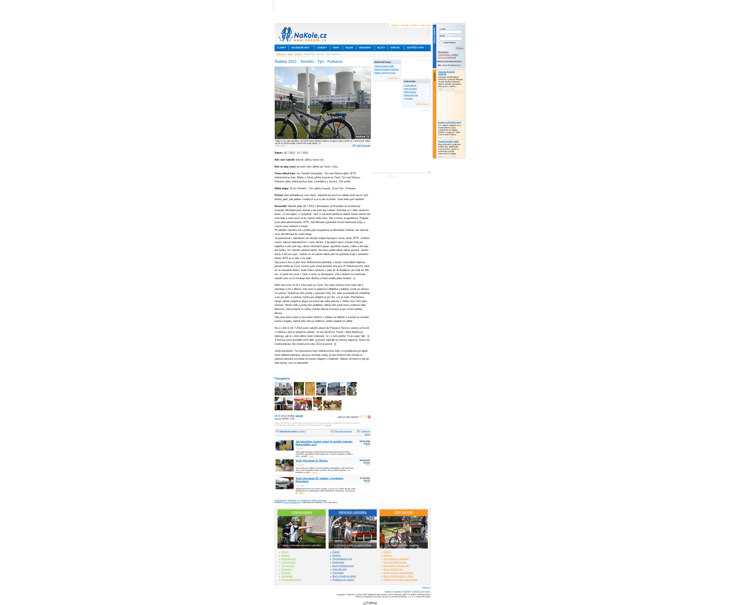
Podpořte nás (418, 591)
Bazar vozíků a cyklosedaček (398, 572)
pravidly (328, 425)
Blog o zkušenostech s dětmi (398, 576)
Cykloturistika (301, 512)
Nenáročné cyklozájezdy (396, 566)
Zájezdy (322, 47)
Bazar (349, 47)
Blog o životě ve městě (344, 576)
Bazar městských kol (343, 566)
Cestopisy (286, 569)
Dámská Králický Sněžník (386, 69)
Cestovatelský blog (291, 579)
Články (281, 47)
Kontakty (397, 591)
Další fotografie (363, 145)
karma (278, 418)
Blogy (381, 47)
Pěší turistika (410, 92)
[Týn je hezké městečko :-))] (352, 396)
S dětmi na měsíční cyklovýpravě (400, 579)
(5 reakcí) (292, 431)
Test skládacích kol (342, 559)
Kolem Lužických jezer (385, 73)
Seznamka (365, 47)
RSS (428, 591)
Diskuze (285, 555)
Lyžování (408, 98)
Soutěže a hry (415, 47)
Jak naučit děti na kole (395, 562)
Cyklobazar (305, 500)
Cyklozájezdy (410, 85)
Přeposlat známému (343, 431)
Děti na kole (404, 512)
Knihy (336, 47)
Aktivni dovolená (319, 500)
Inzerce (388, 591)
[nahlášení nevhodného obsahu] (369, 417)
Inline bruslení (410, 89)
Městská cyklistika (353, 512)
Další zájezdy (422, 104)
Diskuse (395, 47)
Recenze (286, 572)
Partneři (406, 591)
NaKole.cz (281, 54)
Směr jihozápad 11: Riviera (312, 460)
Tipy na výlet (287, 566)
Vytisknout (365, 431)
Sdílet (367, 434)
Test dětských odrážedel (396, 559)
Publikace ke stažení (343, 579)
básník (298, 54)
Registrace (443, 52)
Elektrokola (338, 562)
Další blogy (394, 78)
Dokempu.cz (293, 500)
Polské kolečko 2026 (384, 66)
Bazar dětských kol (393, 569)
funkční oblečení (290, 502)
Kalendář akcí (300, 47)
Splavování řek (411, 95)
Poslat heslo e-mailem (448, 55)
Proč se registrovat (447, 57)
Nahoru (426, 587)
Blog (290, 54)
